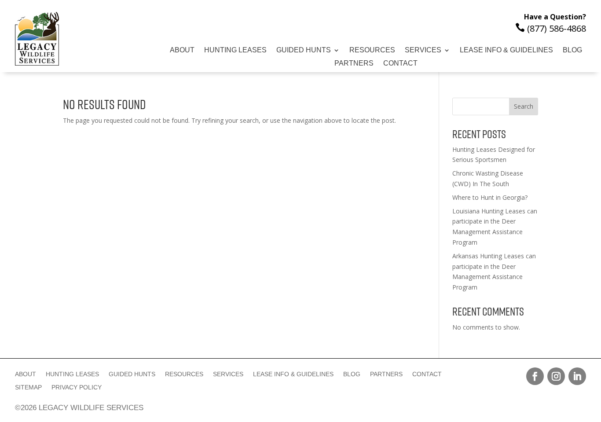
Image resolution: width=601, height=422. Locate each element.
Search (523, 106)
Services (423, 50)
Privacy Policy (76, 387)
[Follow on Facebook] (535, 376)
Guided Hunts (303, 50)
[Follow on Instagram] (556, 376)
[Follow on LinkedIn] (577, 376)
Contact (400, 63)
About (182, 50)
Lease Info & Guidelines (506, 50)
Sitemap (28, 387)
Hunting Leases (235, 50)
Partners (354, 63)
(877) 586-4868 (550, 28)
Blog (572, 50)
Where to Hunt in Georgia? (490, 197)
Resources (372, 50)
